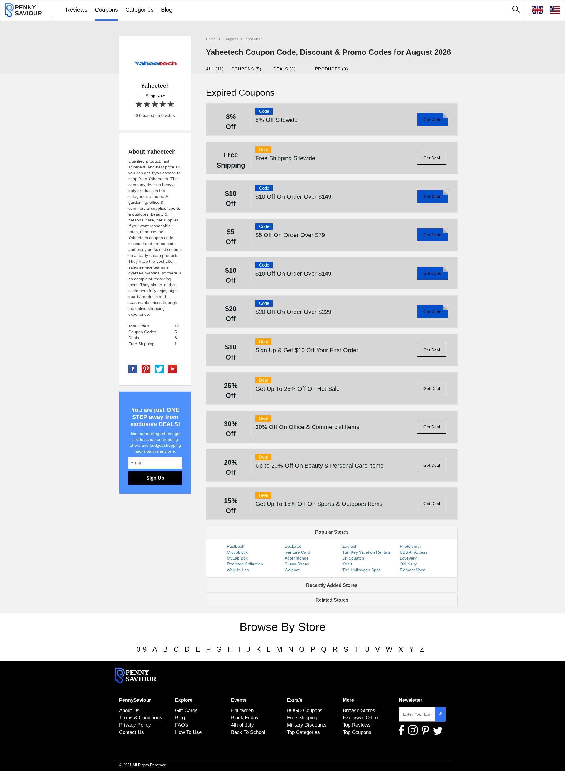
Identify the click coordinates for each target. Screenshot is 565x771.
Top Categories (303, 732)
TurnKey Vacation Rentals (366, 552)
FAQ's (181, 725)
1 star (139, 104)
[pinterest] (146, 368)
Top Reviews (357, 725)
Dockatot (293, 546)
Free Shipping (302, 717)
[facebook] (132, 368)
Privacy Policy (135, 725)
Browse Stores (359, 710)
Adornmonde (297, 558)
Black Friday (245, 717)
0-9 (142, 649)
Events (239, 700)
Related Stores (331, 600)
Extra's (295, 700)
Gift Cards (186, 710)
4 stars (163, 104)
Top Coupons (357, 732)
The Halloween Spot (361, 570)
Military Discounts (307, 725)
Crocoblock (237, 552)
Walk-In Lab (238, 570)
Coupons (106, 9)
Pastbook (235, 546)
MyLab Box (237, 558)
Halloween (242, 710)
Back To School (248, 732)
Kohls (347, 564)
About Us (129, 710)
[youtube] (172, 368)
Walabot (292, 570)
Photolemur (410, 546)
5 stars (171, 104)
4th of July (242, 725)
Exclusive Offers (361, 717)
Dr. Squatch (353, 558)
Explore (183, 700)
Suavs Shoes (297, 564)
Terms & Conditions (140, 717)
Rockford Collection (245, 564)
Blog (166, 9)
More (348, 700)
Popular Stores (332, 532)
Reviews (76, 9)
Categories (139, 9)
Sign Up (155, 478)
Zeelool (349, 546)
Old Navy (408, 564)
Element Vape (413, 570)
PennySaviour (135, 700)
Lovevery (408, 558)
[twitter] (159, 368)
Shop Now (155, 95)
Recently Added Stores (332, 585)
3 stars (155, 104)
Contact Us (131, 732)
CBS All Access (413, 552)
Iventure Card (297, 552)
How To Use (188, 732)
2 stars (147, 104)
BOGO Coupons (305, 710)
